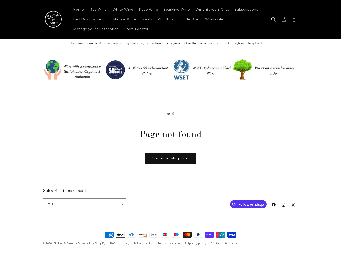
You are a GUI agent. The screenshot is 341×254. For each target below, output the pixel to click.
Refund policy (119, 243)
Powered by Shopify (92, 243)
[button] (273, 19)
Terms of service (169, 243)
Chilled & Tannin (65, 243)
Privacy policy (143, 243)
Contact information (225, 243)
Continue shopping (171, 158)
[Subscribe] (121, 204)
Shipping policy (195, 243)
